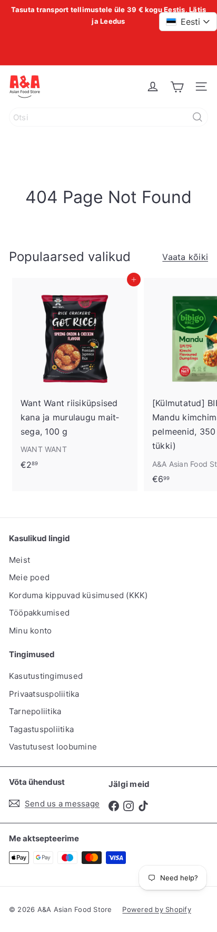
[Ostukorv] (177, 86)
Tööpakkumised (39, 613)
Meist (19, 560)
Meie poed (29, 577)
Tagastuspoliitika (41, 729)
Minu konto (30, 631)
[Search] (197, 117)
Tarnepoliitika (35, 711)
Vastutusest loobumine (53, 747)
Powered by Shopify (156, 909)
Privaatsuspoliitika (44, 694)
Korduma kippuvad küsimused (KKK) (78, 595)
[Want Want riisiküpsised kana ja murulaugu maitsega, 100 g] (74, 377)
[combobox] (108, 117)
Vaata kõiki (185, 257)
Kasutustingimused (46, 676)
